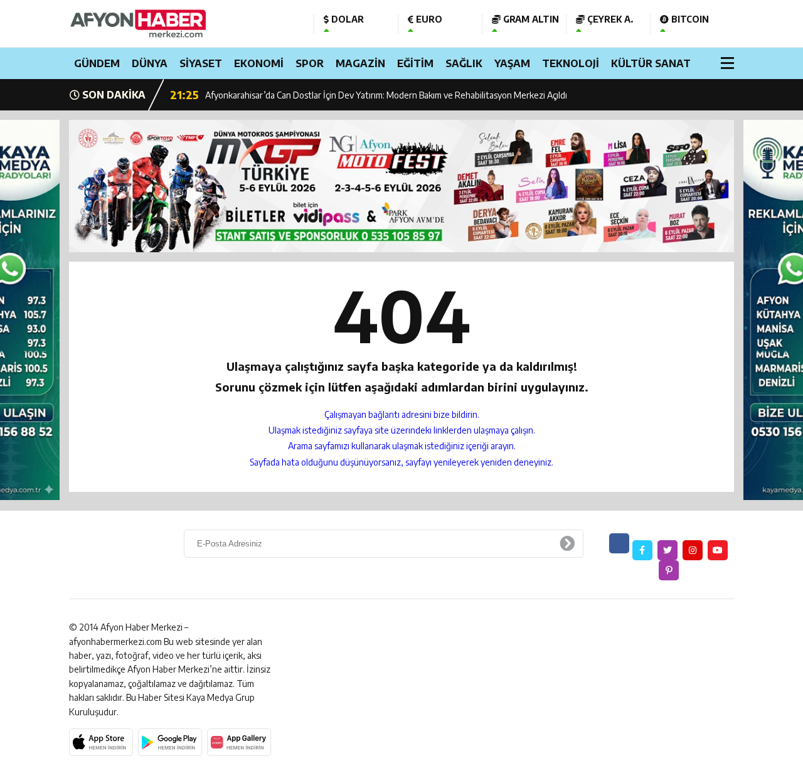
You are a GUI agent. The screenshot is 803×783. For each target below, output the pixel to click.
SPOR (309, 63)
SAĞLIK (463, 63)
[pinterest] (669, 570)
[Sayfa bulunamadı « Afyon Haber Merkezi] (182, 23)
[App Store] (101, 742)
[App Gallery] (239, 742)
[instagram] (693, 550)
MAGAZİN (360, 63)
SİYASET (200, 63)
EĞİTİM (415, 63)
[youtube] (718, 550)
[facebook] (642, 550)
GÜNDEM (97, 63)
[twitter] (667, 550)
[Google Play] (170, 742)
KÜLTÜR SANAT (651, 63)
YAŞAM (512, 63)
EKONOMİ (259, 63)
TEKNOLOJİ (570, 63)
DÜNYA (150, 63)
